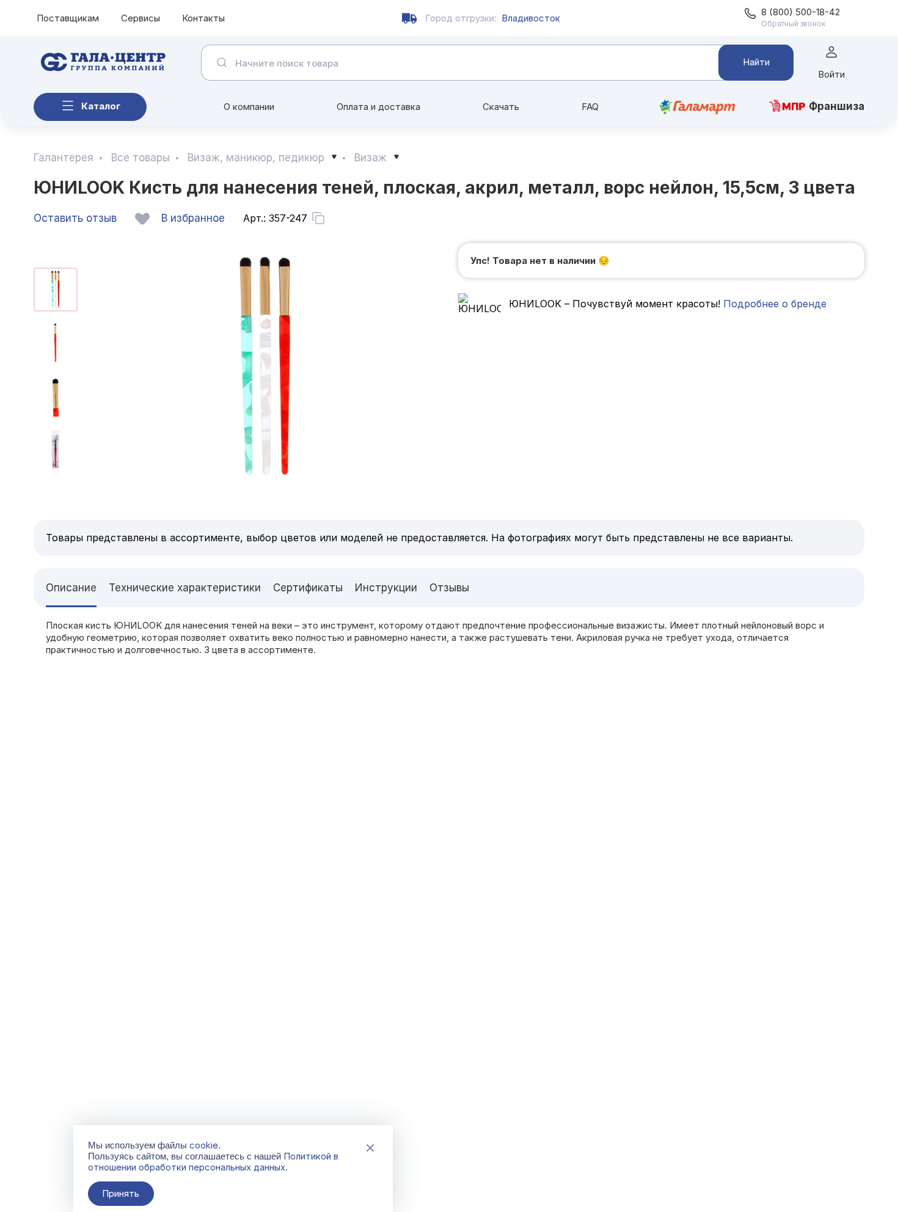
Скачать (501, 106)
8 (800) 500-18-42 (800, 12)
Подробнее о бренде (773, 304)
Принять (120, 1193)
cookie (203, 1145)
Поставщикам (68, 18)
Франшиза (836, 106)
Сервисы (140, 18)
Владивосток (531, 18)
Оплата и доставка (378, 106)
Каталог (100, 106)
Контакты (203, 18)
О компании (249, 106)
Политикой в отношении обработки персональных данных (213, 1161)
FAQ (590, 106)
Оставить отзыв (75, 218)
